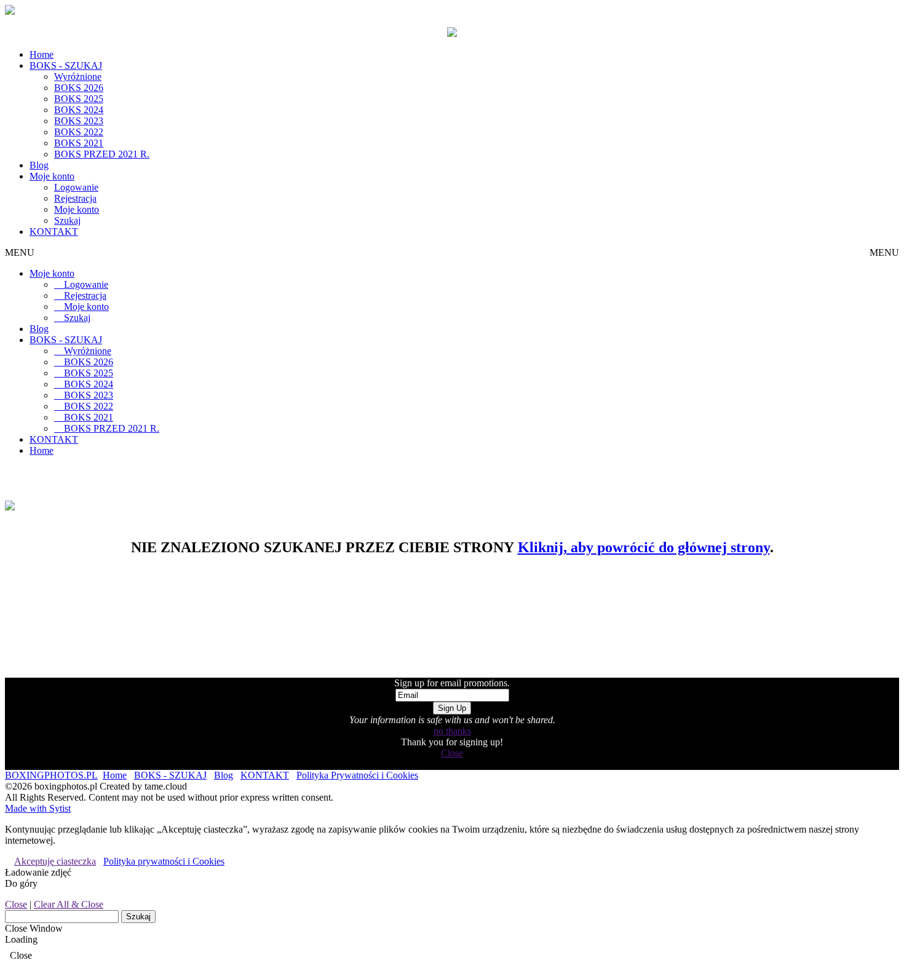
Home (42, 54)
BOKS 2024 (78, 110)
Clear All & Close (68, 904)
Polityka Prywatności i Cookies (357, 775)
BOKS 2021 (78, 143)
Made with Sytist (38, 808)
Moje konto (52, 176)
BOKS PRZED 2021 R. (101, 154)
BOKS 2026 (78, 87)
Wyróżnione (77, 76)
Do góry (21, 883)
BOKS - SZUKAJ (66, 65)
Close (452, 753)
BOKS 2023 (78, 121)
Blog (39, 165)
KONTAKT (54, 231)
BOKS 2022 (78, 132)
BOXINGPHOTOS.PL (51, 775)
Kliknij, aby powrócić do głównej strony (644, 547)
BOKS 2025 (78, 98)
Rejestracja (75, 198)
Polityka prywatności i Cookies (163, 861)
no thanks (452, 731)
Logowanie (76, 187)
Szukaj (67, 220)
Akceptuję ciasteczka (55, 861)
